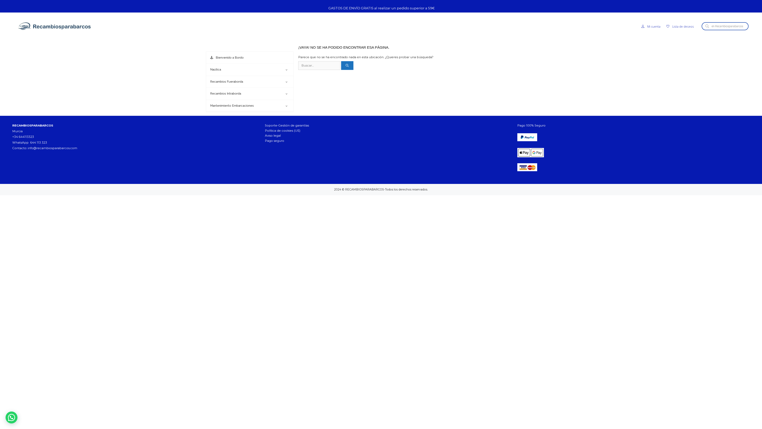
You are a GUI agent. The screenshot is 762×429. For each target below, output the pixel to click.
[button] (11, 417)
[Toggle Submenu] (286, 70)
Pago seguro (274, 141)
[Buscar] (347, 65)
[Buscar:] (319, 65)
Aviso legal (273, 135)
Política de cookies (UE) (282, 130)
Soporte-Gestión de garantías (287, 125)
